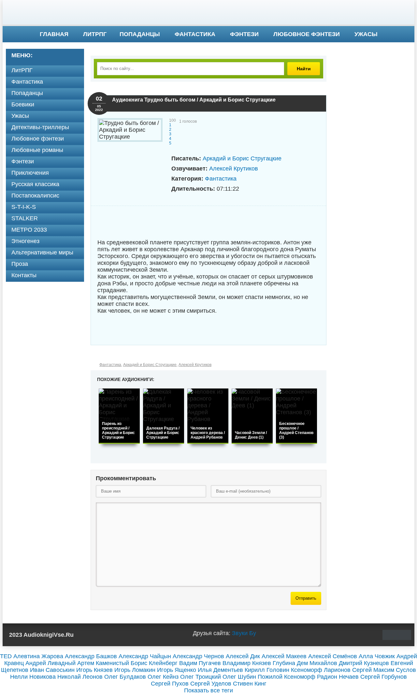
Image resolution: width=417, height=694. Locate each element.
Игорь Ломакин (134, 670)
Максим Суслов (394, 670)
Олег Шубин (239, 677)
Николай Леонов (80, 677)
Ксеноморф (306, 670)
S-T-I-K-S (23, 207)
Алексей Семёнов (332, 656)
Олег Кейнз (163, 677)
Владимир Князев (247, 663)
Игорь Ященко (176, 670)
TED (6, 656)
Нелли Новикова (33, 677)
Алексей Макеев (284, 656)
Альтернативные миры (42, 252)
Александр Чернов (198, 656)
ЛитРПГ (95, 34)
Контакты (23, 275)
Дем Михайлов (317, 663)
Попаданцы (140, 34)
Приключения (30, 173)
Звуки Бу (244, 633)
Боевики (22, 104)
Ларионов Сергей (348, 670)
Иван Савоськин (52, 670)
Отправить (305, 598)
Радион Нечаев (338, 677)
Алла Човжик (377, 656)
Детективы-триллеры (40, 127)
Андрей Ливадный (50, 663)
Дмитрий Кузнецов (364, 663)
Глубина (284, 663)
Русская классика (35, 184)
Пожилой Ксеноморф (286, 677)
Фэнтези (244, 34)
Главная (54, 34)
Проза (19, 264)
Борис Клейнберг (154, 663)
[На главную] (208, 13)
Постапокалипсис (35, 195)
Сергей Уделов (210, 683)
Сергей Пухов (170, 683)
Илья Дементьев (220, 670)
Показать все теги (208, 690)
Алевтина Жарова (38, 656)
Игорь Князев (94, 670)
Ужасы (366, 34)
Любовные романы (37, 150)
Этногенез (25, 241)
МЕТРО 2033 (29, 229)
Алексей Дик (243, 656)
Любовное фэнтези (306, 34)
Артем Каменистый (103, 663)
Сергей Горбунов (383, 677)
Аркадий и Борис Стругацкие (242, 158)
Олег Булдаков (125, 677)
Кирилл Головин (267, 670)
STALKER (24, 218)
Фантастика (195, 34)
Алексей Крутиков (233, 168)
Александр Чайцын (145, 656)
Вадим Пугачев (200, 663)
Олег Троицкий (200, 677)
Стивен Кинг (249, 683)
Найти (304, 68)
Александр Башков (91, 656)
